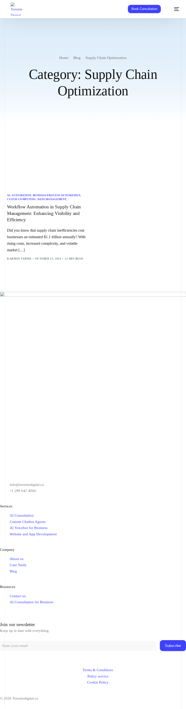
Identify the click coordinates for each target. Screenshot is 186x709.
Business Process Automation (57, 195)
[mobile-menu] (173, 9)
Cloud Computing (21, 199)
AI (8, 195)
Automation (21, 195)
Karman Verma (19, 258)
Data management (52, 199)
